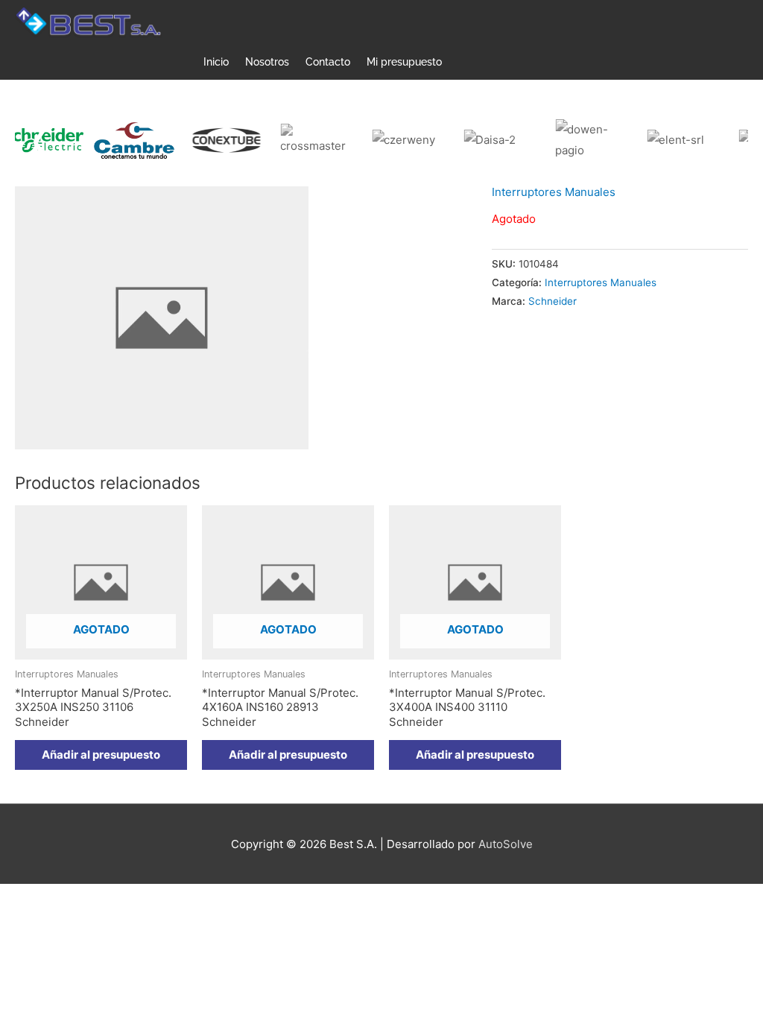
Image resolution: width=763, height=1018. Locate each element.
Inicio (216, 62)
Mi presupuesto (404, 62)
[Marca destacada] (115, 140)
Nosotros (267, 62)
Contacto (327, 62)
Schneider (552, 301)
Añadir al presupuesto (101, 754)
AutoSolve (505, 844)
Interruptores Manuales (553, 192)
